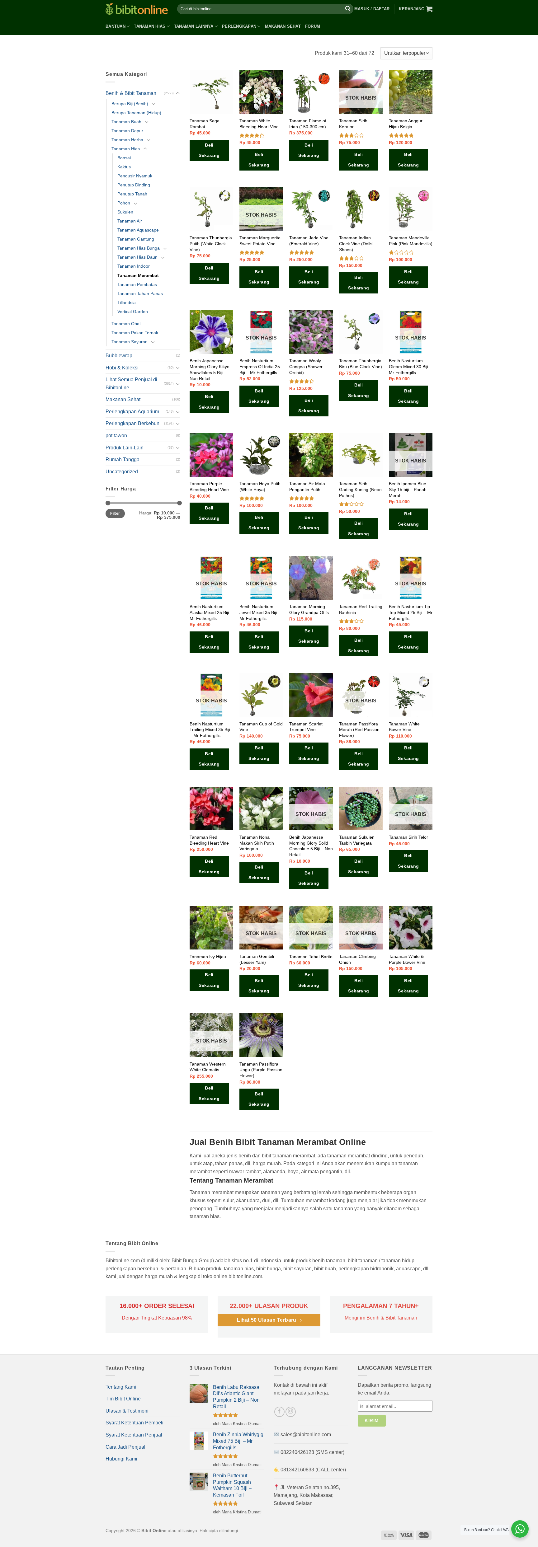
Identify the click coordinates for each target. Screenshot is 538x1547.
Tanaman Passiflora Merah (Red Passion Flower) (359, 729)
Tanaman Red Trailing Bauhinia (360, 609)
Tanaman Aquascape (138, 229)
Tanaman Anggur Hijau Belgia (405, 123)
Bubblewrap (119, 355)
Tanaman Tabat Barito (311, 956)
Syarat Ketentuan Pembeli (134, 1422)
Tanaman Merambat (138, 275)
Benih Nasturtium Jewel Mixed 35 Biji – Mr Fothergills (260, 612)
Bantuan (115, 26)
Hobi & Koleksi (122, 367)
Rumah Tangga (122, 459)
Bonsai (124, 157)
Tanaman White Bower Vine (404, 726)
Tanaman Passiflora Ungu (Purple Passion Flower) (260, 1070)
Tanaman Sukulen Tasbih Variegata (357, 840)
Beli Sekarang (209, 150)
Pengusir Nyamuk (134, 175)
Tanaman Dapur (127, 130)
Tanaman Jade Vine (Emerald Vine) (308, 240)
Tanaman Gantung (135, 239)
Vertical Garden (132, 311)
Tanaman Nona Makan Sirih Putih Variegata (256, 843)
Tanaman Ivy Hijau (208, 956)
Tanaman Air (129, 220)
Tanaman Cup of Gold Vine (261, 726)
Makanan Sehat (283, 26)
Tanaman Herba (127, 139)
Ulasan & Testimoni (127, 1410)
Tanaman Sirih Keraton (353, 123)
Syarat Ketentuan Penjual (134, 1434)
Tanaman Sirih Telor (408, 837)
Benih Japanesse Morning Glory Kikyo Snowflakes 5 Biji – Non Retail (209, 369)
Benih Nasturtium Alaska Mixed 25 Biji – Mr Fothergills (211, 612)
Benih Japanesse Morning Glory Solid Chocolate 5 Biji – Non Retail (311, 846)
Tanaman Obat (126, 323)
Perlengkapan (239, 26)
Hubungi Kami (121, 1458)
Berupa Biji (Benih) (129, 103)
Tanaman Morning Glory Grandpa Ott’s (309, 609)
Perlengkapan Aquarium (132, 411)
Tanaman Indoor (133, 266)
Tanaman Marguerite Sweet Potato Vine (260, 240)
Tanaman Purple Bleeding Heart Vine (209, 486)
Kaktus (124, 166)
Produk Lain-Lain (125, 447)
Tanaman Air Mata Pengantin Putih (307, 486)
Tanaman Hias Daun (137, 257)
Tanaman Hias (149, 26)
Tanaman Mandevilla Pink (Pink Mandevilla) (410, 240)
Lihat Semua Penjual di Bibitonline (131, 383)
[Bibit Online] (137, 9)
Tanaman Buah (126, 121)
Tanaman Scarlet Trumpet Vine (306, 726)
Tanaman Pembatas (137, 284)
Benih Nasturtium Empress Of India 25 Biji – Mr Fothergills (259, 366)
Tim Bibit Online (123, 1398)
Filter (115, 513)
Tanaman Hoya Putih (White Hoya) (260, 486)
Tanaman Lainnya (194, 26)
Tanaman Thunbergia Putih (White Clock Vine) (211, 243)
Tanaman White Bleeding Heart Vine (259, 123)
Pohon (123, 202)
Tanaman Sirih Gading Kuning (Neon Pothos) (360, 489)
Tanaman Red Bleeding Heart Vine (209, 840)
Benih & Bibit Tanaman (131, 93)
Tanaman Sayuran (129, 341)
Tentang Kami (121, 1387)
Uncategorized (122, 471)
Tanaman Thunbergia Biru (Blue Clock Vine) (360, 363)
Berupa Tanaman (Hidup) (136, 112)
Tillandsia (126, 302)
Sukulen (125, 211)
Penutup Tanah (132, 193)
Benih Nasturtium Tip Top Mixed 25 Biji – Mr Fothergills (410, 612)
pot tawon (116, 435)
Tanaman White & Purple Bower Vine (407, 959)
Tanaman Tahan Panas (140, 293)
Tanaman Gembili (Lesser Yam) (256, 959)
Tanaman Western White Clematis (208, 1067)
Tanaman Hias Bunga (138, 248)
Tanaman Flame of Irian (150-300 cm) (307, 123)
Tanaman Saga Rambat (204, 123)
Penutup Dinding (133, 184)
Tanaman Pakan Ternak (134, 332)
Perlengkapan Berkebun (132, 423)
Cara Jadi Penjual (125, 1447)
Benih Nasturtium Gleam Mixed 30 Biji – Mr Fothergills (410, 366)
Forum (312, 26)
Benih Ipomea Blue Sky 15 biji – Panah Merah (408, 489)
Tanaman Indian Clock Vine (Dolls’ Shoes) (356, 243)
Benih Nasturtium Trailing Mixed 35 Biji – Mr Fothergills (210, 729)
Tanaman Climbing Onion (357, 959)
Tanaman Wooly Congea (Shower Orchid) (306, 366)
